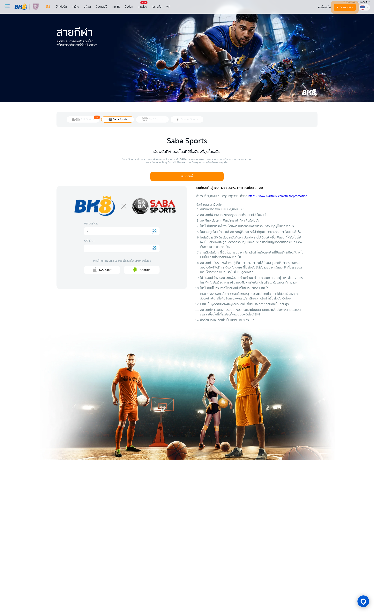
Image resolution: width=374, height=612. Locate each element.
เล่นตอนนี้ (187, 176)
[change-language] (364, 7)
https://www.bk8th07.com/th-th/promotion (277, 196)
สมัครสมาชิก (345, 7)
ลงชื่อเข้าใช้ (324, 7)
